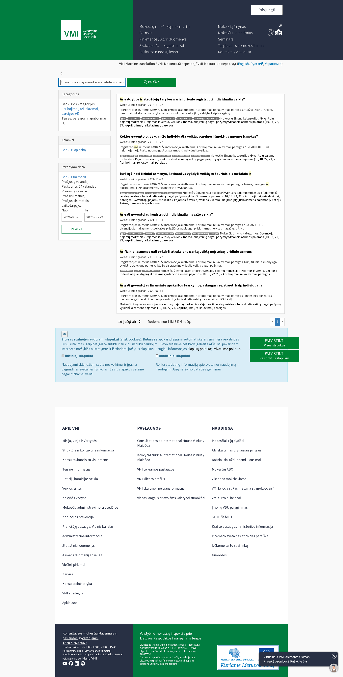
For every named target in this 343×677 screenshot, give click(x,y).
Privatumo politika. (227, 348)
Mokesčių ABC (222, 469)
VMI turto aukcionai (226, 498)
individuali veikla (150, 118)
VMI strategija (72, 593)
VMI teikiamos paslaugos (155, 469)
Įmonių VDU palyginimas (230, 507)
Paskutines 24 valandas (79, 186)
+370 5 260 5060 (75, 642)
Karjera (67, 574)
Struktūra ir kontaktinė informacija (88, 450)
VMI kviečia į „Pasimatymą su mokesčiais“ (243, 488)
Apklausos (69, 602)
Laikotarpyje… (73, 205)
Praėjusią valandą (75, 181)
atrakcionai (126, 271)
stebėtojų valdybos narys (206, 118)
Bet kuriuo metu (74, 177)
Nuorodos (219, 555)
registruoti (134, 118)
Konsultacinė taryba (77, 583)
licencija (150, 233)
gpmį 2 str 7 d (168, 118)
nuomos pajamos (200, 156)
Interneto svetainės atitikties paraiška (240, 536)
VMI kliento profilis (151, 478)
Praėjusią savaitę (74, 191)
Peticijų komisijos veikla (80, 478)
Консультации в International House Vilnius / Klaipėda (170, 457)
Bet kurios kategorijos (78, 104)
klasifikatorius (135, 233)
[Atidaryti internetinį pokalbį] (334, 667)
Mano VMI (89, 658)
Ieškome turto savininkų (230, 545)
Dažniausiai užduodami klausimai (236, 459)
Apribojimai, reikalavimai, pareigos (80, 111)
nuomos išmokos (181, 156)
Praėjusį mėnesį (73, 196)
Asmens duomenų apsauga (82, 555)
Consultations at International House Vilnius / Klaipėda (170, 443)
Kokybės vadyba (74, 498)
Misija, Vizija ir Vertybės (79, 440)
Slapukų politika (199, 348)
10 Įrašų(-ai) (127, 321)
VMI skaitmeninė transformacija (161, 488)
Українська (273, 63)
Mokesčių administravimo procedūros (90, 507)
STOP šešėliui (222, 517)
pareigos (133, 156)
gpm (123, 118)
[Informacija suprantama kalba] (278, 34)
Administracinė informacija (82, 536)
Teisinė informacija (76, 469)
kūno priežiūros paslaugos (205, 233)
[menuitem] (164, 26)
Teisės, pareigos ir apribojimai (84, 121)
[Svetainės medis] (280, 26)
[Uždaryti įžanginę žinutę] (334, 656)
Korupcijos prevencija (78, 517)
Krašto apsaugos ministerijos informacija (242, 526)
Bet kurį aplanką (74, 150)
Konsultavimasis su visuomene (85, 459)
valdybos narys (184, 118)
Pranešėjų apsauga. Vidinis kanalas (88, 526)
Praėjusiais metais (75, 200)
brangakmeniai (128, 193)
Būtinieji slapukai (78, 356)
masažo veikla (183, 233)
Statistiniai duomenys (78, 545)
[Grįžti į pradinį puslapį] (61, 73)
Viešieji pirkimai (73, 564)
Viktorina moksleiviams (229, 478)
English (243, 63)
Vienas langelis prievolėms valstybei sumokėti (171, 498)
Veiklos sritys (72, 488)
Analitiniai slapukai (174, 356)
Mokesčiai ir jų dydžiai (228, 440)
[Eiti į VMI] (79, 30)
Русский (257, 63)
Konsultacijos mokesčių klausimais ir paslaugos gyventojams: (90, 636)
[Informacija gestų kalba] (271, 34)
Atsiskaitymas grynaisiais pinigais (236, 450)
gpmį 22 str (145, 156)
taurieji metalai (153, 193)
